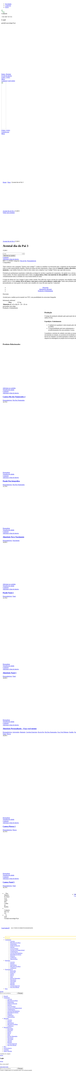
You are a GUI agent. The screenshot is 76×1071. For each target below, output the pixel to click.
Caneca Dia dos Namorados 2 (14, 397)
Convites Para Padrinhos (16, 953)
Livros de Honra (14, 948)
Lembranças (13, 957)
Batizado (22, 732)
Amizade (12, 982)
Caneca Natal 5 (8, 882)
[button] (9, 388)
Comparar (6, 1049)
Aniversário (15, 732)
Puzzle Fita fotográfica (11, 481)
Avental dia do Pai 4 (9, 241)
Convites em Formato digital (17, 950)
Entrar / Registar (8, 1051)
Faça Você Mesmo (62, 732)
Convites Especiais (31, 732)
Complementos (14, 951)
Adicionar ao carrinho (9, 255)
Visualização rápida (8, 390)
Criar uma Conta (4, 1066)
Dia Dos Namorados (19, 400)
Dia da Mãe (13, 971)
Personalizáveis (31, 261)
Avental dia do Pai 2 (9, 211)
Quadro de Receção (15, 945)
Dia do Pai (23, 261)
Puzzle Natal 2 (8, 593)
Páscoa (9, 734)
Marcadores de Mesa (15, 942)
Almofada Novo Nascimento (13, 537)
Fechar (1, 991)
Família (71, 732)
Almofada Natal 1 (9, 673)
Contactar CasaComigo (8, 81)
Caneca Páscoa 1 (9, 826)
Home (4, 182)
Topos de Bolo (14, 959)
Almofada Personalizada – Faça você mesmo (20, 729)
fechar (1, 1055)
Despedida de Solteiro (15, 954)
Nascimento (16, 540)
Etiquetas (12, 956)
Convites (12, 941)
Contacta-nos (5, 132)
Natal (14, 596)
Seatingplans (13, 944)
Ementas (12, 947)
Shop (9, 182)
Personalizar (6, 472)
